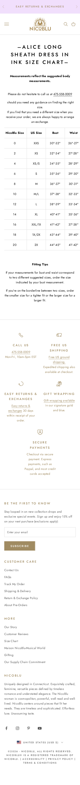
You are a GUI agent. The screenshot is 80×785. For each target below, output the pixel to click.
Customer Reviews (16, 634)
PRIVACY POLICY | (62, 759)
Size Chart (11, 641)
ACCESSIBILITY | (35, 759)
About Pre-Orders (15, 605)
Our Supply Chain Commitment (24, 662)
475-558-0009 (21, 352)
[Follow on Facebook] (6, 728)
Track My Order (14, 584)
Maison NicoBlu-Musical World (24, 648)
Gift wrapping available (59, 400)
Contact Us (11, 570)
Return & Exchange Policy (21, 598)
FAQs (7, 577)
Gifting (8, 655)
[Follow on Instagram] (17, 728)
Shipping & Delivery (17, 591)
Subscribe (19, 546)
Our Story (10, 627)
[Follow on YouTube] (40, 728)
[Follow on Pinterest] (28, 728)
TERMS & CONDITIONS (40, 762)
